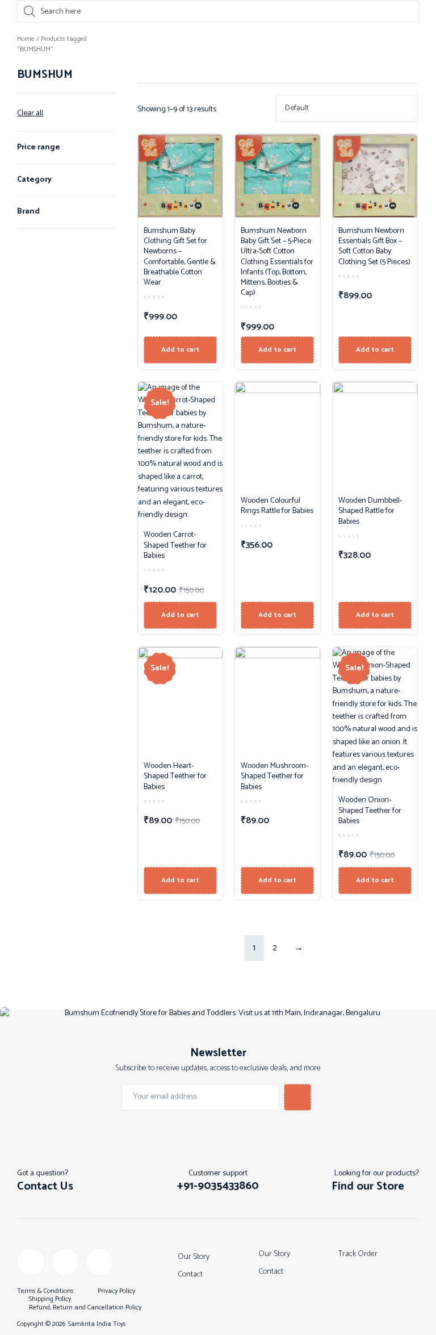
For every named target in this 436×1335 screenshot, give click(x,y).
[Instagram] (65, 1262)
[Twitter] (100, 1262)
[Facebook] (31, 1262)
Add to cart (180, 349)
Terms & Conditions (45, 1291)
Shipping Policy (50, 1299)
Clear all (30, 113)
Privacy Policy (116, 1291)
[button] (218, 1186)
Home (26, 39)
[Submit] (297, 1097)
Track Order (358, 1254)
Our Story (193, 1257)
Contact (190, 1274)
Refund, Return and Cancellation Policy (85, 1308)
